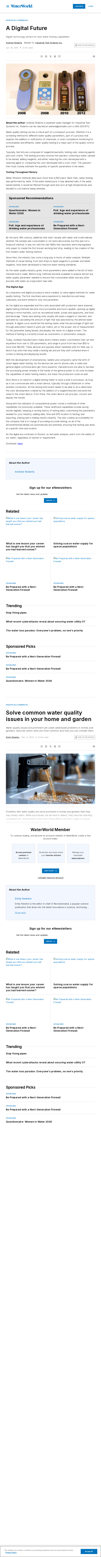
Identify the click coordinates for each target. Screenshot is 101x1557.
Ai (65, 756)
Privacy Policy (11, 1553)
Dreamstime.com (85, 756)
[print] (94, 56)
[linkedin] (46, 56)
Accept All (89, 1551)
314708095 (58, 756)
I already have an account (50, 877)
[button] (8, 6)
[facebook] (41, 56)
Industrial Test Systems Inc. (48, 43)
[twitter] (50, 56)
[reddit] (55, 56)
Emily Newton (12, 737)
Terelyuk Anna (73, 756)
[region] (50, 1551)
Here (20, 443)
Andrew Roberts (14, 43)
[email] (59, 56)
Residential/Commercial (17, 20)
